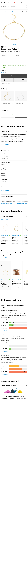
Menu (4, 6)
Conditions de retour (6, 203)
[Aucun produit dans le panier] (25, 3)
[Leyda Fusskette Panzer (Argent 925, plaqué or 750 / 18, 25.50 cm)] (16, 233)
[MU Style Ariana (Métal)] (16, 275)
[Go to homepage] (5, 2)
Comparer (8, 80)
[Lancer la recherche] (9, 6)
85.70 (3, 47)
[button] (14, 65)
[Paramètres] (14, 3)
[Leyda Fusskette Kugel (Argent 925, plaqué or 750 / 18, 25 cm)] (5, 233)
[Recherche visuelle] (25, 6)
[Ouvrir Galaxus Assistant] (22, 3)
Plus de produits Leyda (20, 57)
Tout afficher (4, 219)
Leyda (2, 72)
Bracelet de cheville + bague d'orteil (5, 235)
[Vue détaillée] (14, 326)
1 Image (14, 44)
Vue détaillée (4, 331)
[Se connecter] (18, 2)
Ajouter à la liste (21, 80)
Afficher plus (6, 144)
